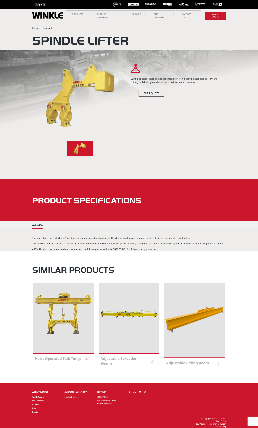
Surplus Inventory (71, 397)
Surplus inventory (102, 16)
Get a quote (215, 15)
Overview (37, 225)
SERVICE (136, 14)
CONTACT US (186, 16)
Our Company (159, 16)
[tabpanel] (63, 325)
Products (77, 14)
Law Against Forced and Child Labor (211, 424)
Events (35, 412)
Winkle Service (38, 397)
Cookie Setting (220, 426)
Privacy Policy (220, 421)
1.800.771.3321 (103, 397)
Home (35, 28)
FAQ (34, 408)
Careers (35, 404)
